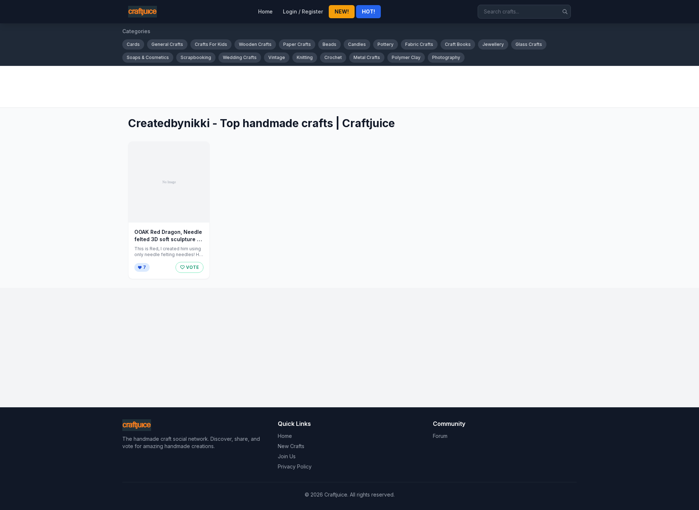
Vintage (276, 57)
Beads (329, 44)
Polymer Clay (406, 57)
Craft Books (458, 44)
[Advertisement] (340, 86)
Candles (357, 44)
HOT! (368, 11)
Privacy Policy (295, 466)
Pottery (386, 44)
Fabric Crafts (419, 44)
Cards (133, 44)
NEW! (342, 11)
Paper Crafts (297, 44)
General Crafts (167, 44)
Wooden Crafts (255, 44)
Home (265, 11)
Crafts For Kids (211, 44)
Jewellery (493, 44)
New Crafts (291, 446)
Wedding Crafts (240, 57)
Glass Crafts (529, 44)
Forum (440, 436)
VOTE (192, 267)
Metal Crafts (367, 57)
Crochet (333, 57)
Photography (446, 57)
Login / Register (303, 11)
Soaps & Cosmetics (148, 57)
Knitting (305, 57)
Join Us (287, 456)
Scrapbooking (196, 57)
